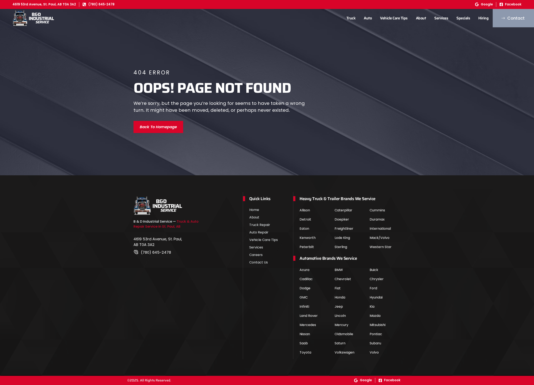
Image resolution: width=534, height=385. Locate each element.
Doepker (342, 219)
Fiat (338, 288)
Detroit (305, 219)
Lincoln (340, 315)
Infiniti (304, 306)
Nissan (305, 334)
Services (441, 18)
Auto (368, 18)
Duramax (377, 219)
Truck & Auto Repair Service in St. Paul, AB (166, 224)
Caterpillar (343, 210)
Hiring (483, 18)
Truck (351, 18)
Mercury (341, 324)
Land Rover (309, 315)
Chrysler (377, 279)
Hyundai (376, 297)
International (380, 228)
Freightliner (344, 228)
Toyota (305, 352)
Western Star (381, 247)
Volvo (374, 352)
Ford (373, 288)
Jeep (339, 306)
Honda (340, 297)
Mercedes (308, 324)
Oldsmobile (344, 334)
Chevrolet (343, 279)
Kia (372, 306)
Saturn (340, 343)
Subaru (375, 343)
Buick (374, 269)
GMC (304, 297)
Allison (305, 210)
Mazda (375, 315)
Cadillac (306, 279)
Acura (304, 269)
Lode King (342, 237)
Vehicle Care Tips (394, 18)
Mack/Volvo (379, 237)
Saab (304, 343)
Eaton (304, 228)
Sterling (341, 247)
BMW (339, 269)
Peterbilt (307, 247)
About (421, 18)
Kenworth (308, 237)
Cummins (377, 210)
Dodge (305, 288)
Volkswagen (344, 352)
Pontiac (376, 334)
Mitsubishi (377, 324)
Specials (463, 18)
